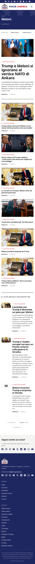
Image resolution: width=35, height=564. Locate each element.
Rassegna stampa (6, 545)
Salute (3, 525)
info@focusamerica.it (15, 472)
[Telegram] (23, 1)
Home (3, 485)
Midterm (4, 496)
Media (3, 537)
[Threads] (11, 1)
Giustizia (4, 523)
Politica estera (15, 32)
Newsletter (4, 490)
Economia (4, 517)
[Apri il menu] (32, 6)
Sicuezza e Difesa (6, 514)
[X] (17, 1)
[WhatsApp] (26, 1)
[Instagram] (8, 1)
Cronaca (4, 543)
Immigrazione (5, 520)
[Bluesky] (14, 1)
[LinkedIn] (20, 1)
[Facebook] (5, 1)
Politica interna (27, 32)
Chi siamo (4, 487)
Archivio (3, 499)
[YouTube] (29, 1)
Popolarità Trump (6, 493)
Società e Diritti (6, 540)
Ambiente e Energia (7, 534)
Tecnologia (4, 528)
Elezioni (3, 531)
